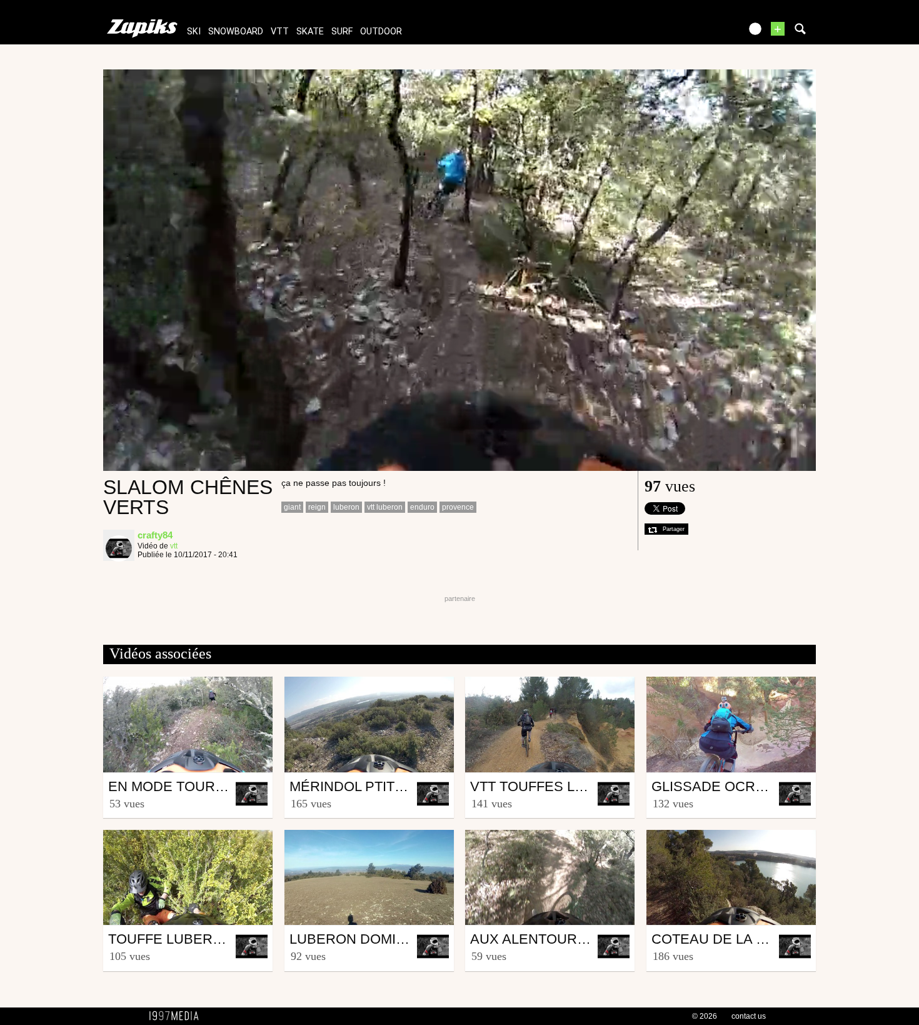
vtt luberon (385, 507)
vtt (280, 31)
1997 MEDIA (177, 1016)
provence (458, 507)
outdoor (381, 31)
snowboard (235, 31)
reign (317, 507)
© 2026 (704, 1016)
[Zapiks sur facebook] (704, 32)
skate (310, 31)
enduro (422, 507)
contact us (748, 1016)
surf (342, 31)
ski (194, 31)
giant (292, 507)
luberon (346, 507)
